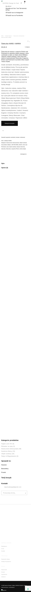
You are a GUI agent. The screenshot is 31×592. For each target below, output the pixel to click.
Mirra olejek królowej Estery (11, 204)
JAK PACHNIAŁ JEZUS (16, 144)
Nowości (4, 465)
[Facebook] (1, 583)
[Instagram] (4, 583)
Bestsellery (5, 468)
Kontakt (3, 551)
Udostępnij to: (23, 154)
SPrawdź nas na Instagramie (14, 12)
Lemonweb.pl (11, 587)
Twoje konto (4, 569)
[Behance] (9, 583)
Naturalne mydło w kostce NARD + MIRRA (16, 315)
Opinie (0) (4, 168)
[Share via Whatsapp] (28, 157)
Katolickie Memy (6, 451)
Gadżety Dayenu (8, 35)
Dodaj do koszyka (9, 123)
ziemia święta (22, 148)
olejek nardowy (12, 146)
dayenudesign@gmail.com (12, 487)
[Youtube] (7, 583)
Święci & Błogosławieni (8, 456)
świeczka (3, 148)
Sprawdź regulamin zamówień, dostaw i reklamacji (13, 137)
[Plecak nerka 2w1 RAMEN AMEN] (29, 41)
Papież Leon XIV (6, 444)
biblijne (9, 144)
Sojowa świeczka (21, 146)
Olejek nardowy (23, 142)
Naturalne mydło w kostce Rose (13, 241)
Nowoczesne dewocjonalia (19, 35)
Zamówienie (4, 574)
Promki (3, 472)
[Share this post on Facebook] (20, 157)
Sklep (2, 35)
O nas (2, 548)
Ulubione (3, 576)
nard (7, 146)
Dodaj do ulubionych (3, 130)
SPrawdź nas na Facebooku (14, 15)
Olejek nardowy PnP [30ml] (11, 426)
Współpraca (4, 546)
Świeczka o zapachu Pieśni (12, 148)
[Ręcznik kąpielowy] (27, 41)
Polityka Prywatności (6, 561)
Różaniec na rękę (7, 446)
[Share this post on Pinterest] (26, 157)
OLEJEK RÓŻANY (8, 279)
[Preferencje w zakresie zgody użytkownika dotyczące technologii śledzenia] (28, 589)
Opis (2, 163)
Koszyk (3, 572)
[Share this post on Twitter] (23, 157)
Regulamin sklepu (5, 559)
